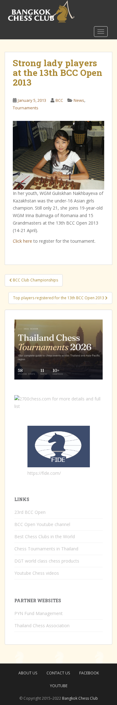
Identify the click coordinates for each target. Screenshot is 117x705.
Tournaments (25, 108)
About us (27, 673)
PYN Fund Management (38, 613)
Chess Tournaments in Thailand (46, 549)
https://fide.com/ (44, 473)
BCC (59, 100)
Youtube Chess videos (36, 573)
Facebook (89, 673)
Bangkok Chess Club (80, 698)
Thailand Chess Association (42, 625)
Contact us (58, 673)
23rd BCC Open (30, 512)
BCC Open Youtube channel (42, 524)
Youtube (58, 685)
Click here (22, 241)
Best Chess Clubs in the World (44, 536)
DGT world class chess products (46, 561)
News (79, 100)
